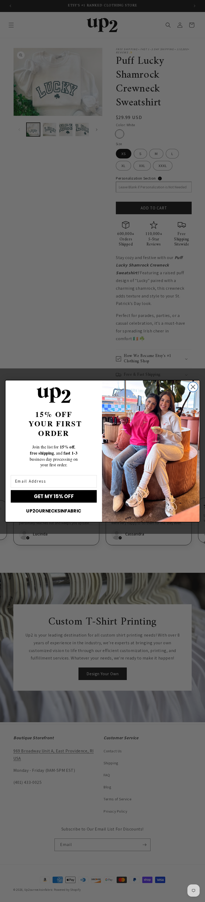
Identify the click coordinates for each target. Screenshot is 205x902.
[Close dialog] (193, 387)
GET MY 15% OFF (54, 496)
